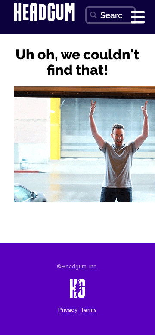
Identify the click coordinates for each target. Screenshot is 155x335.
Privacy (67, 310)
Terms (89, 310)
